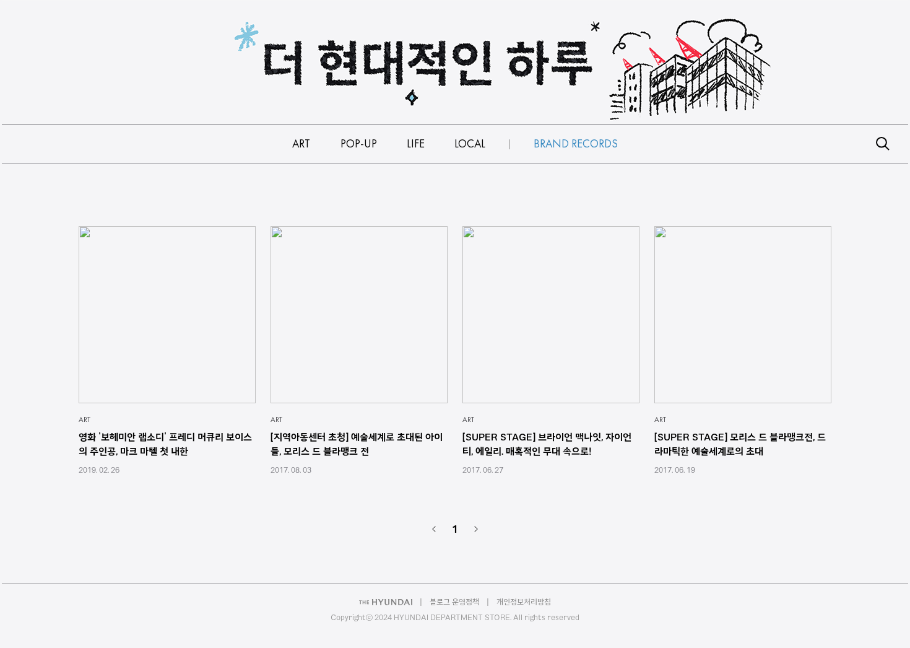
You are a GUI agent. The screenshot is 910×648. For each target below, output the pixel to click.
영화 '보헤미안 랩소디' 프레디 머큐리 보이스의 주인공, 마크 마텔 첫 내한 (165, 444)
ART (84, 419)
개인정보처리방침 (523, 601)
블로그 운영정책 (454, 601)
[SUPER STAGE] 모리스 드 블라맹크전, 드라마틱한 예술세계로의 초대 (740, 444)
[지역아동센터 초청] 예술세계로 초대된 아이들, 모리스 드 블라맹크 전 (357, 444)
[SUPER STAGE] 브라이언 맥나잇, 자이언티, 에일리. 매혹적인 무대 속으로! (546, 444)
